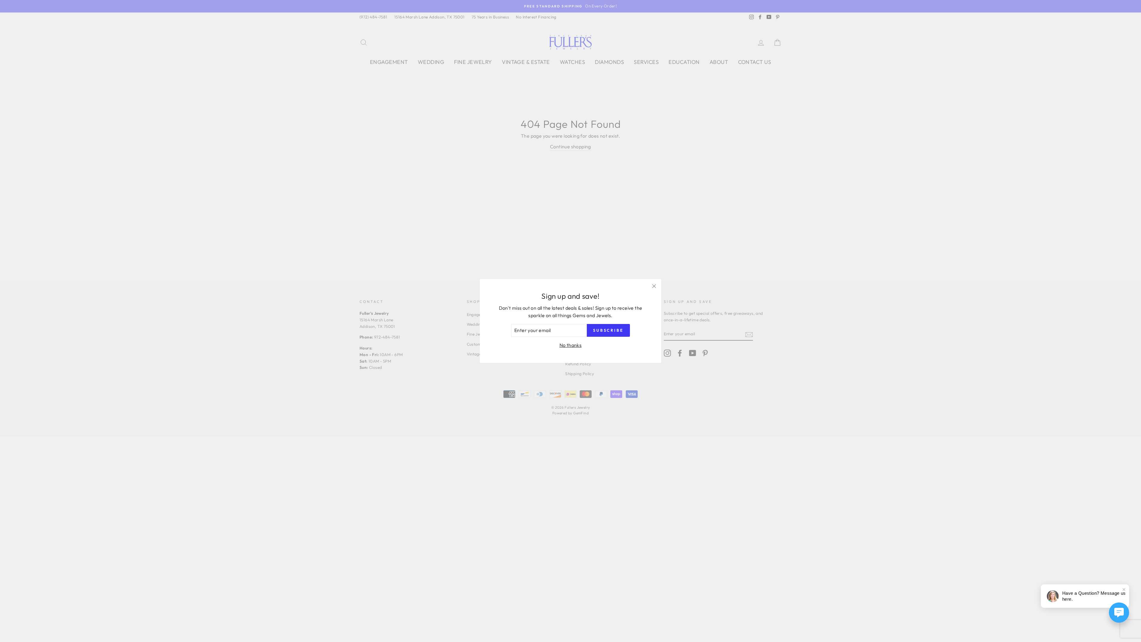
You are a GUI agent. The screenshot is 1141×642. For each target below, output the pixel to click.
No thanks (571, 345)
